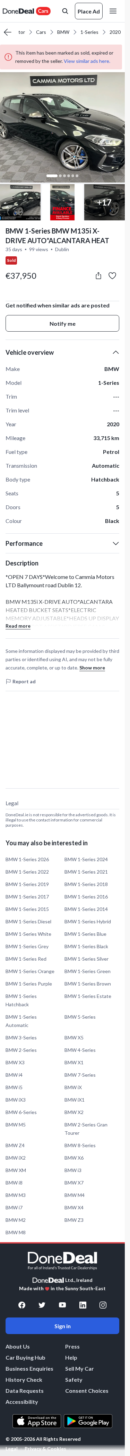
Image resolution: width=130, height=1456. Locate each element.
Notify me (63, 323)
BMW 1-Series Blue (85, 934)
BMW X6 (74, 1158)
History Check (24, 1379)
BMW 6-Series (21, 1112)
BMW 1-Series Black (86, 946)
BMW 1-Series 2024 (86, 859)
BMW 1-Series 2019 (27, 884)
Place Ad (89, 11)
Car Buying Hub (25, 1357)
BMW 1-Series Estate (87, 996)
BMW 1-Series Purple (29, 984)
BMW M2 (16, 1220)
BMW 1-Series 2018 (86, 884)
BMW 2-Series (21, 1050)
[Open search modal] (65, 11)
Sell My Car (79, 1368)
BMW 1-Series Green (87, 971)
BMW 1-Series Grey (27, 946)
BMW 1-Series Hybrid (87, 921)
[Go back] (7, 32)
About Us (18, 1346)
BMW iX (73, 1087)
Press (72, 1346)
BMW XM (16, 1170)
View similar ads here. (87, 61)
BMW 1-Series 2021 (86, 872)
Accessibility (22, 1401)
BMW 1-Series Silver (86, 959)
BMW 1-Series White (28, 934)
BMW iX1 (74, 1100)
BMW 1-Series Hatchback (21, 1000)
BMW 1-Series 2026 (27, 859)
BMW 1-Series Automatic (21, 1021)
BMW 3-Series (21, 1037)
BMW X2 (74, 1112)
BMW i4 (14, 1075)
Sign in (62, 1326)
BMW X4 (74, 1207)
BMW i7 (14, 1207)
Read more (18, 626)
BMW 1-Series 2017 (27, 897)
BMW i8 (14, 1183)
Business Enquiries (29, 1368)
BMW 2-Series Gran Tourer (85, 1129)
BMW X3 (15, 1062)
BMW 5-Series (80, 1017)
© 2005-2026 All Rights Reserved (43, 1439)
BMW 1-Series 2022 (27, 872)
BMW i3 (72, 1170)
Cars (41, 32)
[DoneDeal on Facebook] (22, 1305)
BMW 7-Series (80, 1075)
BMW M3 (16, 1195)
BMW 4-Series (80, 1050)
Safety (74, 1379)
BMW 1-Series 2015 (27, 909)
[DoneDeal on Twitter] (42, 1305)
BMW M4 (74, 1195)
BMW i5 (14, 1087)
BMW (63, 32)
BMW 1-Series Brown (87, 984)
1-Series (89, 32)
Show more (92, 667)
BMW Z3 (74, 1220)
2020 (115, 32)
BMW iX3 (16, 1100)
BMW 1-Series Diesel (28, 921)
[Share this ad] (98, 275)
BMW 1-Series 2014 (86, 909)
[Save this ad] (112, 275)
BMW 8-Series (80, 1145)
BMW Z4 (15, 1145)
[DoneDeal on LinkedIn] (83, 1305)
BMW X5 (74, 1037)
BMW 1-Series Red (26, 959)
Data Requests (25, 1390)
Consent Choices (87, 1390)
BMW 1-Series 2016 (86, 897)
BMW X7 (74, 1183)
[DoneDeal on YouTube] (62, 1305)
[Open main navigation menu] (114, 11)
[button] (62, 127)
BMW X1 (74, 1062)
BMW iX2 (16, 1158)
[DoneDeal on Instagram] (103, 1305)
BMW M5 (16, 1124)
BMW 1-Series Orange (30, 971)
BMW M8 (16, 1232)
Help (71, 1357)
